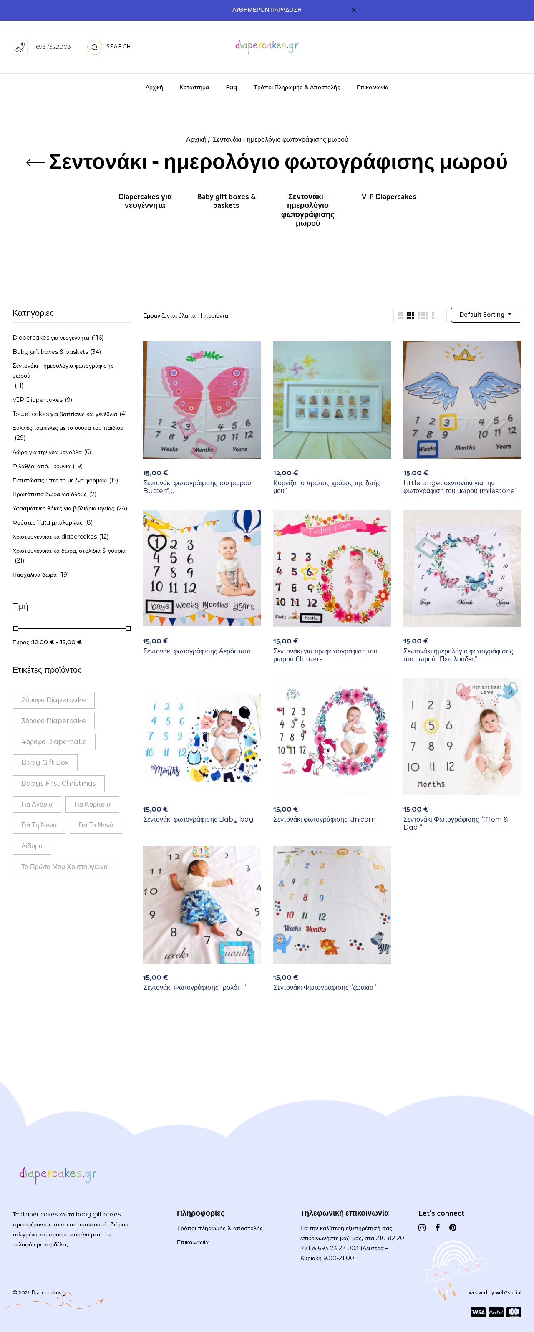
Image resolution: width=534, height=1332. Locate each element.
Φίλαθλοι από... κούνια (42, 466)
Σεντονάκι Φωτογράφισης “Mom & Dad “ (455, 823)
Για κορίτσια (92, 804)
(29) (20, 437)
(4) (123, 414)
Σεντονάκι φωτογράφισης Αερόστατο (197, 651)
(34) (95, 352)
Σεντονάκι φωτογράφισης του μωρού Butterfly (197, 487)
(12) (103, 536)
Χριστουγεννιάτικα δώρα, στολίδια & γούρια (69, 551)
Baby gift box (45, 763)
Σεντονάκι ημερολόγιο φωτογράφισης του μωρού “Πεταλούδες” (458, 655)
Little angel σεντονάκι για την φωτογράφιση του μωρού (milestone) (460, 487)
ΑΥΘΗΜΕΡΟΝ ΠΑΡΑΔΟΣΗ (267, 10)
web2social (508, 1293)
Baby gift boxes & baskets (226, 202)
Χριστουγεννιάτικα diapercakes (55, 536)
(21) (19, 560)
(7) (92, 494)
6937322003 (53, 46)
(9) (68, 400)
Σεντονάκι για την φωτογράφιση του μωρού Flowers (325, 655)
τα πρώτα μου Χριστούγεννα (64, 867)
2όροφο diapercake (53, 700)
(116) (97, 337)
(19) (78, 466)
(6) (87, 452)
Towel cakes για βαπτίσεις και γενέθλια (65, 414)
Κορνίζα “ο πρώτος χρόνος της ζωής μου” (326, 487)
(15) (113, 480)
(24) (121, 508)
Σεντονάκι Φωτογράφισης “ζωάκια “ (325, 987)
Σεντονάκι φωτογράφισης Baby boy (198, 819)
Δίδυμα (32, 846)
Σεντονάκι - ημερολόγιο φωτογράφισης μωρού (307, 211)
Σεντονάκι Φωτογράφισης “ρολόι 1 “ (195, 987)
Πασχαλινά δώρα (35, 574)
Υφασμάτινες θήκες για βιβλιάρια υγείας (63, 508)
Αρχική (196, 140)
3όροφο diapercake (53, 721)
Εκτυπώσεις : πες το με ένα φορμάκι (60, 480)
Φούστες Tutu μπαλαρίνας (48, 522)
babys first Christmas (58, 783)
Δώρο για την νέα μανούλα (47, 452)
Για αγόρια (37, 804)
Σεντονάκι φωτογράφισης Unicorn (324, 819)
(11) (19, 385)
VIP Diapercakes (389, 198)
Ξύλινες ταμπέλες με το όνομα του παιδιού (68, 427)
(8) (89, 522)
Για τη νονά (39, 825)
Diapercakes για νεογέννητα (145, 202)
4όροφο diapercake (54, 742)
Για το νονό (95, 825)
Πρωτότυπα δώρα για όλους (50, 494)
